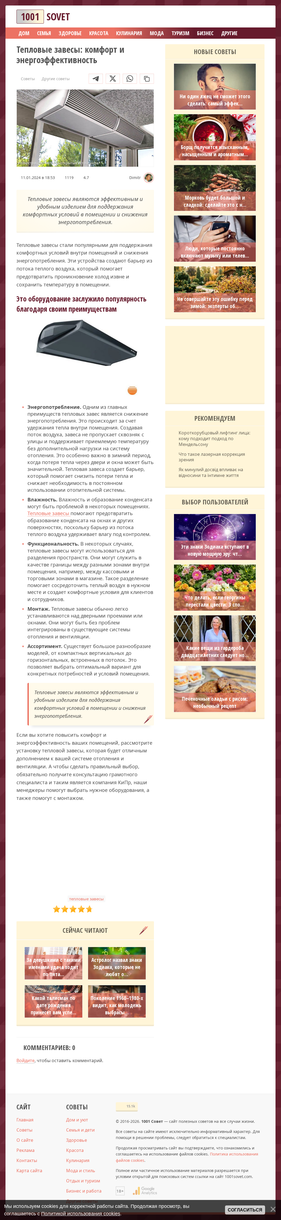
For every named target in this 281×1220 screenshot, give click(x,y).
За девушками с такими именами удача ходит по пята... (54, 967)
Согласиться (245, 1210)
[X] (113, 79)
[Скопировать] (147, 79)
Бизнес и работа (84, 1191)
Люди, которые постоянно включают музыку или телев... (215, 252)
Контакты (26, 1160)
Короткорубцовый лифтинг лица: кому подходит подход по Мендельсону (214, 438)
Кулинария (77, 1160)
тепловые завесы (86, 898)
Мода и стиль (80, 1171)
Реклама (25, 1150)
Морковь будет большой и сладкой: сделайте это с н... (215, 201)
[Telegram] (96, 79)
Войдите (25, 1060)
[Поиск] (240, 17)
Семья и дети (80, 1130)
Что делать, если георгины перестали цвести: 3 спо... (215, 601)
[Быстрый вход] (257, 17)
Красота (75, 1150)
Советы (24, 1130)
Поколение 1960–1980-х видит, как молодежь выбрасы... (117, 1005)
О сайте (24, 1140)
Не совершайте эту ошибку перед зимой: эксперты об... (214, 302)
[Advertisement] (85, 848)
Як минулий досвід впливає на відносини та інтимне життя (211, 472)
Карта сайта (29, 1171)
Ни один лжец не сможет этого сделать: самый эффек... (215, 100)
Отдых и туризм (83, 1181)
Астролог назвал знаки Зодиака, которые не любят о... (116, 967)
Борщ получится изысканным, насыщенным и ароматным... (215, 151)
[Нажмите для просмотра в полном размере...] (85, 358)
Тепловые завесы (49, 513)
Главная (24, 1120)
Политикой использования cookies (80, 1213)
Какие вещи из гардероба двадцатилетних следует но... (215, 651)
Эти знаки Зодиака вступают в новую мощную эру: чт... (215, 550)
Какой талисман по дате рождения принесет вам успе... (53, 1005)
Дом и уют (77, 1120)
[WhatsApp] (130, 79)
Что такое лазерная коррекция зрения (212, 457)
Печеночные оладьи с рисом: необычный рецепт (215, 702)
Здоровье (76, 1140)
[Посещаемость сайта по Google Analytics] (145, 1191)
